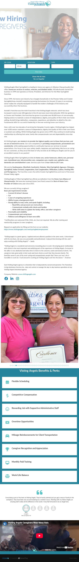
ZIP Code (7, 62)
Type (53, 62)
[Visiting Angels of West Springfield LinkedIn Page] (12, 278)
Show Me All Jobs (38, 76)
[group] (39, 314)
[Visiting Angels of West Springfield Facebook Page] (6, 278)
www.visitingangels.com (27, 274)
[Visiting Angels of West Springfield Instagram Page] (17, 278)
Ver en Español (38, 79)
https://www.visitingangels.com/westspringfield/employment (26, 229)
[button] (10, 346)
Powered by (14, 538)
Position (31, 62)
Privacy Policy (73, 538)
